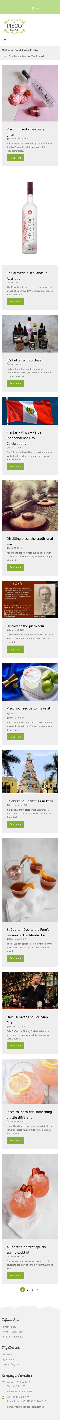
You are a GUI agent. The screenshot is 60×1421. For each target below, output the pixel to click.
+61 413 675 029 (23, 1391)
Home (5, 56)
